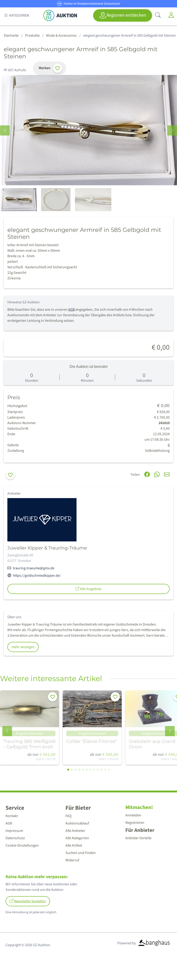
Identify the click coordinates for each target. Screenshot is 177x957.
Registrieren (134, 822)
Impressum (14, 830)
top (162, 942)
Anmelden (133, 815)
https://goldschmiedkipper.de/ (37, 575)
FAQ (68, 815)
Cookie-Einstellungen (22, 845)
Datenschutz (15, 838)
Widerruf (72, 860)
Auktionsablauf (77, 823)
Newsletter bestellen (29, 901)
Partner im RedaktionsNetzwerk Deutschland (92, 3)
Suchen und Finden (80, 852)
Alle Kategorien (77, 838)
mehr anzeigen (23, 647)
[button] (172, 130)
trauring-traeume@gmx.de (33, 568)
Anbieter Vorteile (138, 838)
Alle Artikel (73, 845)
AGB (71, 309)
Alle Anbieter (75, 830)
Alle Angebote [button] (90, 588)
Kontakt (12, 815)
